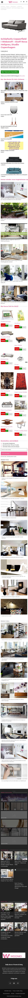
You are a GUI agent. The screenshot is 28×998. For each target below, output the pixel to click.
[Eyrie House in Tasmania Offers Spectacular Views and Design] (21, 875)
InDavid (12, 993)
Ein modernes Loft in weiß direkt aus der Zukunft (12, 281)
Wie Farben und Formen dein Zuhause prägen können (13, 302)
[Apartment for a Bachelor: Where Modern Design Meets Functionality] (7, 855)
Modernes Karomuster (6, 615)
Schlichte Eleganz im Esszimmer (9, 517)
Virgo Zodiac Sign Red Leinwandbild (8, 139)
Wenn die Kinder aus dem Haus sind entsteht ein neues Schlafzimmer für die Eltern (13, 199)
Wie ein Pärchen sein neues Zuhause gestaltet (12, 639)
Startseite (3, 6)
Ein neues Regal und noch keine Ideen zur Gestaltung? (14, 780)
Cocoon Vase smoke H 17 (6, 126)
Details (10, 325)
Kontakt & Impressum (20, 993)
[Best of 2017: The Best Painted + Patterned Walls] (21, 855)
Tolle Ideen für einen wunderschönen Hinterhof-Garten (14, 219)
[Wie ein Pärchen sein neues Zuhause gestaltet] (21, 926)
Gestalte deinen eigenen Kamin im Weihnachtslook (10, 240)
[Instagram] (24, 2)
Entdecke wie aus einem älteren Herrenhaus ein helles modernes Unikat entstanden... (7, 936)
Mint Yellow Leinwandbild (6, 150)
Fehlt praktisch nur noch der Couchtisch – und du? (13, 498)
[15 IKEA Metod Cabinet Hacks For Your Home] (7, 873)
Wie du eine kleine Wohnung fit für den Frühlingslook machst (11, 261)
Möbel (7, 6)
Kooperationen (6, 993)
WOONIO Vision (7, 991)
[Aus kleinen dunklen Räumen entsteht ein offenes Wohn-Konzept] (21, 907)
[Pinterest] (26, 2)
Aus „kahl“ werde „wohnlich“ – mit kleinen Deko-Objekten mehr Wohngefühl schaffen (7, 916)
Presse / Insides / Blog (17, 991)
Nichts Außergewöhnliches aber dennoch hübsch (12, 557)
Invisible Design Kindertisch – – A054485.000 (12, 90)
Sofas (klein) (13, 6)
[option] (14, 117)
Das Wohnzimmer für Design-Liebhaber (11, 596)
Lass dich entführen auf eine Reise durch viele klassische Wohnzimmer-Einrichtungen (14, 741)
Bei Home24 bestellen (10, 72)
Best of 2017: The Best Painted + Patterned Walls (21, 863)
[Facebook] (21, 2)
